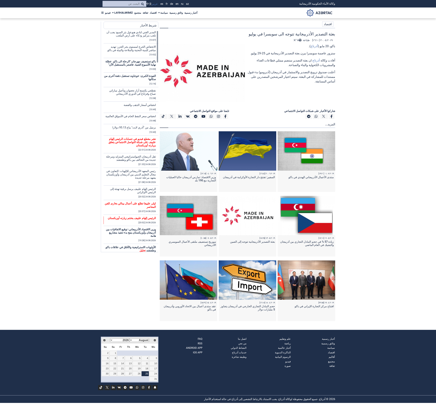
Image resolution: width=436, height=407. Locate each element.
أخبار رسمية (190, 12)
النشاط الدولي (238, 347)
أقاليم (332, 356)
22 (114, 368)
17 (155, 368)
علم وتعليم (285, 338)
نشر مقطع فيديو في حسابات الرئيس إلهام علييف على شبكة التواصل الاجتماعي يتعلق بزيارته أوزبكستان (132, 142)
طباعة (306, 40)
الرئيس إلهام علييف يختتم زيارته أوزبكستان (132, 218)
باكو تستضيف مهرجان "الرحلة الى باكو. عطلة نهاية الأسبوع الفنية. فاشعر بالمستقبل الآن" (130, 63)
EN (177, 3)
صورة (288, 365)
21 (122, 368)
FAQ (200, 338)
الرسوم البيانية (283, 356)
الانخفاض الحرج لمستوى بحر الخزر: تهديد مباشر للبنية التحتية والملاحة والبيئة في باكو (131, 48)
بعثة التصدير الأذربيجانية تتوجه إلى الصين (252, 241)
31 (155, 379)
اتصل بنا (242, 338)
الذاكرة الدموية (283, 352)
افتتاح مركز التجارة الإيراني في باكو (314, 306)
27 (130, 373)
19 (139, 368)
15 (114, 363)
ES (161, 3)
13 (130, 363)
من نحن (242, 343)
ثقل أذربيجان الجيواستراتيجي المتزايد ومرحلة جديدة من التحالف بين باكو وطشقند (131, 158)
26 (139, 373)
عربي (155, 3)
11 (147, 363)
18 (146, 368)
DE (171, 3)
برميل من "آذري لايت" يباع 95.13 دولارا (134, 127)
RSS (200, 343)
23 (107, 368)
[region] (131, 141)
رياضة (287, 343)
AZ (187, 3)
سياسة (164, 12)
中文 (149, 3)
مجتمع (137, 12)
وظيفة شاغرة (239, 356)
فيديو (108, 12)
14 (122, 363)
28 (122, 373)
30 (107, 373)
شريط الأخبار (148, 25)
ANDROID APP (194, 347)
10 (155, 363)
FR (167, 3)
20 (130, 368)
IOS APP (197, 352)
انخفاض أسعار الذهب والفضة (140, 105)
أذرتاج (314, 46)
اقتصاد (153, 12)
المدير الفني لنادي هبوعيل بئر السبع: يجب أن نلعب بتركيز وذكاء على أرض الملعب (131, 34)
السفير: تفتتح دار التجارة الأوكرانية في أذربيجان (249, 177)
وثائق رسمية (176, 12)
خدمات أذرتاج (239, 352)
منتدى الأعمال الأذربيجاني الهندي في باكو (311, 177)
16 (107, 363)
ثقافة (145, 12)
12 (139, 363)
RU (182, 3)
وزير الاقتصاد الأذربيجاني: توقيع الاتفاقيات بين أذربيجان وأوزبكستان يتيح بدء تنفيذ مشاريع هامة (131, 232)
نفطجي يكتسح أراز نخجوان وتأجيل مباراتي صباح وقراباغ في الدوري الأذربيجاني (132, 92)
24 (155, 373)
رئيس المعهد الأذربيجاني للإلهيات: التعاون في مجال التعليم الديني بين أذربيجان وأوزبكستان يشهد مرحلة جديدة (131, 174)
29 (114, 373)
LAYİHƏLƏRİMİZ (123, 12)
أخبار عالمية (284, 347)
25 (146, 373)
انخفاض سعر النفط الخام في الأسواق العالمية (130, 116)
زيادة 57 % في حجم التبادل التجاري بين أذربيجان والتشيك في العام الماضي (307, 243)
